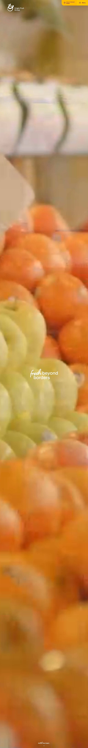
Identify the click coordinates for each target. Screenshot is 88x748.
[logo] (15, 7)
